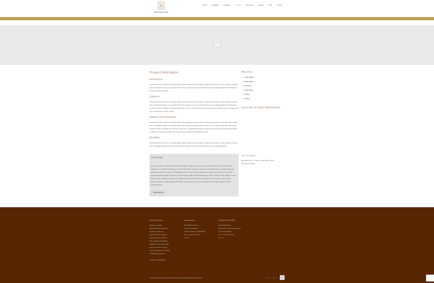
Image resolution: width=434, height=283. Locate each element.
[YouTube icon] (272, 278)
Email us (187, 238)
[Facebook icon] (267, 278)
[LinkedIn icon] (274, 278)
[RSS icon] (277, 278)
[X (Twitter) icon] (269, 278)
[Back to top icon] (282, 277)
